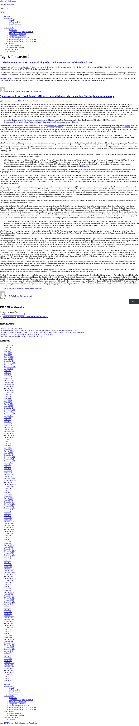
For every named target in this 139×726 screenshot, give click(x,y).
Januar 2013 (8, 665)
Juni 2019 (7, 514)
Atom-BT (12, 20)
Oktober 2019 (9, 506)
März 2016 (8, 590)
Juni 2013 (7, 655)
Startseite (7, 16)
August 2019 (8, 510)
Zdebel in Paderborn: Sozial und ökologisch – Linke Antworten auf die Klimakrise (46, 62)
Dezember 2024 (9, 384)
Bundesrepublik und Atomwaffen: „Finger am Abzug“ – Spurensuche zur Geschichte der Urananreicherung (41, 122)
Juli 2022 (7, 441)
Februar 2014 (9, 639)
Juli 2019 (7, 512)
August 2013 (8, 651)
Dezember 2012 (9, 667)
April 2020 (8, 494)
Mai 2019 (7, 516)
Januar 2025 (8, 382)
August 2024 (8, 392)
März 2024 (8, 402)
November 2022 (10, 433)
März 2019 (8, 520)
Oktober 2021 (9, 459)
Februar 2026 (9, 357)
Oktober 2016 (9, 576)
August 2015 (8, 604)
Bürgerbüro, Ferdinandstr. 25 (12, 69)
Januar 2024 (8, 406)
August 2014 (8, 627)
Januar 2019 (8, 523)
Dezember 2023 (9, 408)
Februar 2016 (9, 592)
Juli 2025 (7, 371)
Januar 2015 (8, 618)
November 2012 (10, 669)
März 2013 (8, 661)
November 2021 (10, 457)
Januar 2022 (8, 453)
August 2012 (8, 674)
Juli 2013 (7, 653)
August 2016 (8, 580)
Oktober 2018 (9, 529)
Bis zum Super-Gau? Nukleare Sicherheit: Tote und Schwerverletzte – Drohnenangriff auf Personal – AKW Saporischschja (42, 332)
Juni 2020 (7, 490)
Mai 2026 (7, 351)
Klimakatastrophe (15, 45)
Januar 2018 (8, 547)
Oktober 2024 (9, 388)
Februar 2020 (9, 498)
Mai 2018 (7, 539)
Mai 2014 (7, 633)
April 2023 (8, 424)
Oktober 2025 (9, 365)
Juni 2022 (7, 443)
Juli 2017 (7, 559)
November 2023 (10, 410)
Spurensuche (13, 26)
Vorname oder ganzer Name (9, 312)
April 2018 (8, 541)
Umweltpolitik (36, 92)
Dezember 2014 (9, 620)
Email (2, 314)
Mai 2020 (7, 492)
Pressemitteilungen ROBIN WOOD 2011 (23, 39)
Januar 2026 (8, 359)
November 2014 (10, 621)
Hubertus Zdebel (6, 78)
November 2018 (10, 527)
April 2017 (8, 565)
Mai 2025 (7, 375)
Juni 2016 (7, 584)
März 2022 (8, 449)
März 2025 (8, 378)
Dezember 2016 (9, 572)
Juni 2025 (7, 373)
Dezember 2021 (9, 455)
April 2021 (8, 471)
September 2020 (10, 484)
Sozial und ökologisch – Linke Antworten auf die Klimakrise (34, 67)
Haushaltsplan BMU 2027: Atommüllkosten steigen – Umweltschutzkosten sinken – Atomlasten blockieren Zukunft (39, 330)
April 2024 (8, 400)
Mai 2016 (7, 586)
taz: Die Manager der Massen (19, 38)
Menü (2, 12)
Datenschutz (13, 51)
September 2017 (10, 555)
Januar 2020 (8, 500)
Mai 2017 (7, 563)
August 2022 (8, 439)
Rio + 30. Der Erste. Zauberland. (11, 328)
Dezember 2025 (9, 361)
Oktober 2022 (9, 435)
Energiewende (9, 43)
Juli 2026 (7, 347)
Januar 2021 (8, 476)
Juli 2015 (7, 606)
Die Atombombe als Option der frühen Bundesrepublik (23, 288)
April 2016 (8, 588)
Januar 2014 (8, 641)
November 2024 (10, 386)
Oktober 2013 (9, 647)
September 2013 (10, 649)
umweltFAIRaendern (7, 5)
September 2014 (10, 625)
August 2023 (8, 416)
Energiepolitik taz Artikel (17, 36)
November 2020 (10, 480)
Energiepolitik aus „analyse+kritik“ (21, 32)
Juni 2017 (7, 561)
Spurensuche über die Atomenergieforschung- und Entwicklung (36, 120)
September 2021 (10, 461)
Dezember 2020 (9, 478)
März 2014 (8, 637)
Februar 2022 (9, 451)
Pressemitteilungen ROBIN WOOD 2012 (23, 41)
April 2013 (8, 659)
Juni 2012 (7, 678)
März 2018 (8, 543)
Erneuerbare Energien (16, 47)
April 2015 (8, 612)
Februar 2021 (9, 475)
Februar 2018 (9, 545)
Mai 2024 (7, 398)
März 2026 (8, 355)
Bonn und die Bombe (54, 126)
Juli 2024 (7, 394)
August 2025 (8, 369)
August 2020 (8, 486)
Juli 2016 (7, 582)
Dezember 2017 (9, 549)
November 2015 (10, 598)
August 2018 (8, 533)
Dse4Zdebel (9, 92)
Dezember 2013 (9, 643)
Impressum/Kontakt (11, 49)
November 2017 (10, 551)
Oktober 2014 (9, 623)
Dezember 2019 (9, 502)
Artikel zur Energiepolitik (17, 34)
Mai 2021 (7, 469)
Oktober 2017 (9, 553)
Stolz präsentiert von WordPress (26, 723)
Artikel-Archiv (9, 28)
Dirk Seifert (9, 296)
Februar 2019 (9, 522)
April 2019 (8, 518)
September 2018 (10, 531)
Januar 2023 (8, 429)
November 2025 (10, 363)
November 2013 (10, 645)
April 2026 (8, 353)
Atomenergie (8, 18)
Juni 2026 (7, 349)
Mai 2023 (7, 422)
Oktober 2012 (9, 670)
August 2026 (8, 345)
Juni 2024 (7, 396)
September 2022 (10, 437)
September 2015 (10, 602)
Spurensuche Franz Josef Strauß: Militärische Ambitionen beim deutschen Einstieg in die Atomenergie (57, 96)
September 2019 (10, 508)
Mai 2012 (7, 680)
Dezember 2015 (9, 596)
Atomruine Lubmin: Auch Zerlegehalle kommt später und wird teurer (23, 336)
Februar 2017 (9, 569)
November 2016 (10, 574)
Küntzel (127, 126)
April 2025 (8, 377)
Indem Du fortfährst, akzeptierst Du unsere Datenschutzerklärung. (25, 317)
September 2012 (10, 672)
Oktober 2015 (9, 600)
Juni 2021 (7, 467)
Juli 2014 (7, 629)
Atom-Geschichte (15, 24)
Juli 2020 (7, 488)
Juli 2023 (7, 418)
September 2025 (10, 367)
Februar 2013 (9, 663)
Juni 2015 (7, 608)
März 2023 (8, 426)
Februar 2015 (9, 616)
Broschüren (13, 30)
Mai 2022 (7, 445)
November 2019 (10, 504)
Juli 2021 (7, 465)
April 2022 (8, 447)
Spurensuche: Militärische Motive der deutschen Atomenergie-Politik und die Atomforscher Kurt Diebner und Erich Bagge (69, 226)
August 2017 (8, 557)
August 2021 (8, 463)
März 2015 (8, 614)
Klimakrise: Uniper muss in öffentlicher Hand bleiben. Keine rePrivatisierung (26, 334)
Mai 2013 (7, 657)
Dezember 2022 (9, 431)
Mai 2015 (7, 610)
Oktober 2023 (9, 412)
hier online (85, 166)
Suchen (2, 298)
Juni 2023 (7, 420)
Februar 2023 (9, 427)
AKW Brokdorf (14, 22)
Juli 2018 (7, 535)
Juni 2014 (7, 631)
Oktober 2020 (9, 482)
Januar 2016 (8, 594)
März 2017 (8, 567)
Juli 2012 (7, 676)
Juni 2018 (7, 537)
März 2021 (8, 473)
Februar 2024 (9, 404)
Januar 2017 (8, 571)
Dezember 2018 (9, 525)
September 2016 (10, 578)
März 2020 (8, 496)
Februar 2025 (9, 380)
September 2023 (10, 414)
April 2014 (8, 635)
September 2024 (10, 390)
